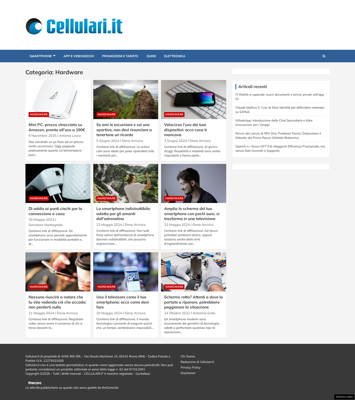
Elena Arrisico (132, 141)
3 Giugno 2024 (175, 141)
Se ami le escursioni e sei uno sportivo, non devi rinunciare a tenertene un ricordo (124, 129)
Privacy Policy (191, 367)
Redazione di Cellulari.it (197, 362)
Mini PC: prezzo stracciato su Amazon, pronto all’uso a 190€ (57, 127)
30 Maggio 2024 (41, 219)
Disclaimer (188, 373)
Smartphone (41, 56)
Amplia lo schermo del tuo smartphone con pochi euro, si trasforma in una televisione (191, 213)
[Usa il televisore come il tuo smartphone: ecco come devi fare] (125, 272)
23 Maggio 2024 (109, 225)
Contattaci (143, 374)
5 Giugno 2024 (107, 141)
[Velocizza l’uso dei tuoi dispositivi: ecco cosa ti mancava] (193, 99)
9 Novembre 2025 (42, 135)
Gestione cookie (344, 396)
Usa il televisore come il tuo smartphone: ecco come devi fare (122, 302)
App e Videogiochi (78, 56)
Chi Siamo (188, 356)
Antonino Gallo (204, 313)
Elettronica (174, 56)
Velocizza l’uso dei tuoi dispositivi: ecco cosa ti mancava (185, 129)
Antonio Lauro (70, 135)
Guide (151, 56)
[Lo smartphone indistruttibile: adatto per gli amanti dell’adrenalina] (125, 183)
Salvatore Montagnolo (46, 225)
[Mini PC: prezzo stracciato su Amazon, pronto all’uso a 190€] (58, 99)
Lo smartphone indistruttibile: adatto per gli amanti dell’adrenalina (123, 213)
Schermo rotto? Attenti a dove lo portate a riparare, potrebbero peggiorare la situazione (193, 302)
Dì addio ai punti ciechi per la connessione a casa (55, 211)
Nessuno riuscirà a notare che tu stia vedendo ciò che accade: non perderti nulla (57, 302)
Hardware (39, 114)
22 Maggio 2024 (177, 225)
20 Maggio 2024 (109, 313)
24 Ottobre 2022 (177, 313)
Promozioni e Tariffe (120, 56)
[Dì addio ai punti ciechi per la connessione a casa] (58, 183)
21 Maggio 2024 (41, 313)
